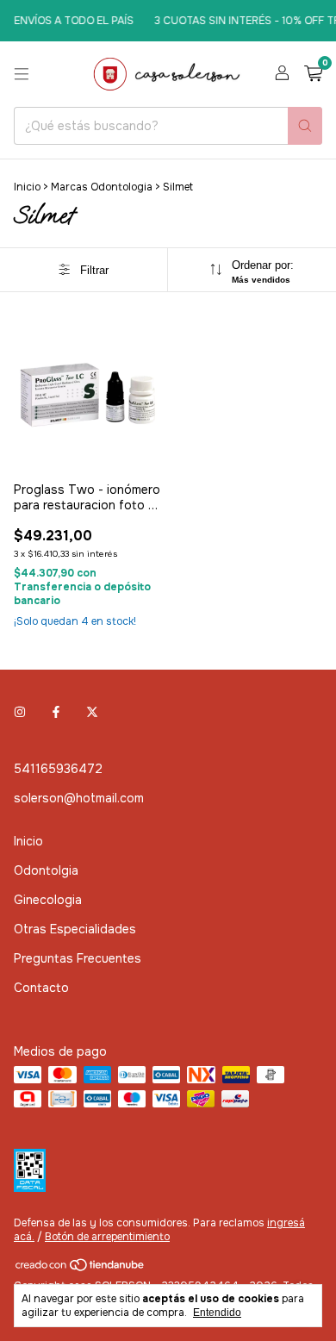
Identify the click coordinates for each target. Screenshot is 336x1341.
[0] (313, 74)
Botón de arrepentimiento (107, 1237)
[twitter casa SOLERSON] (92, 712)
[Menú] (21, 74)
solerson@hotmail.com (79, 798)
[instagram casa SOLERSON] (20, 712)
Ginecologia (48, 900)
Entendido (217, 1313)
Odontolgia (46, 870)
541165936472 (58, 769)
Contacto (41, 987)
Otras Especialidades (75, 929)
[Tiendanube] (80, 1269)
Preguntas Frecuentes (77, 958)
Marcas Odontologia (101, 187)
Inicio (27, 187)
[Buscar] (305, 126)
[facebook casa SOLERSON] (56, 712)
